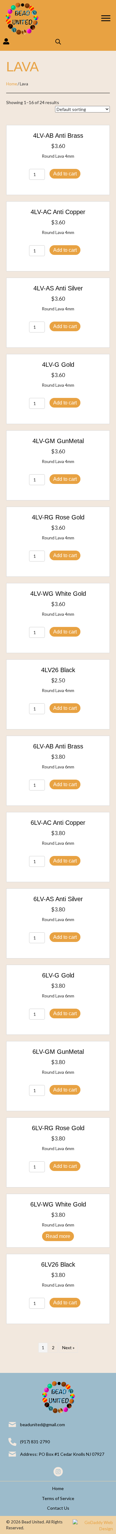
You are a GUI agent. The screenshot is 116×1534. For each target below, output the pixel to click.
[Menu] (106, 18)
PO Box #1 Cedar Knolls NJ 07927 (71, 1454)
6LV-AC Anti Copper (58, 822)
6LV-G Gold (58, 975)
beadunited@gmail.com (42, 1424)
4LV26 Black (58, 670)
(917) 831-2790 (35, 1441)
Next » (68, 1347)
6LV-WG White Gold (58, 1204)
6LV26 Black (58, 1264)
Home (11, 83)
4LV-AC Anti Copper (58, 211)
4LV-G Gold (58, 364)
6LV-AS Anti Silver (58, 899)
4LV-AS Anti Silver (58, 288)
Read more (58, 1236)
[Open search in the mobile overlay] (58, 41)
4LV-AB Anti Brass (58, 135)
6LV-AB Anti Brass (58, 746)
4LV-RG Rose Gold (58, 517)
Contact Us (58, 1508)
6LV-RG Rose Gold (58, 1128)
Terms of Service (58, 1498)
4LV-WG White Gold (58, 593)
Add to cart (65, 173)
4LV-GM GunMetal (58, 440)
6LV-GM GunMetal (58, 1051)
